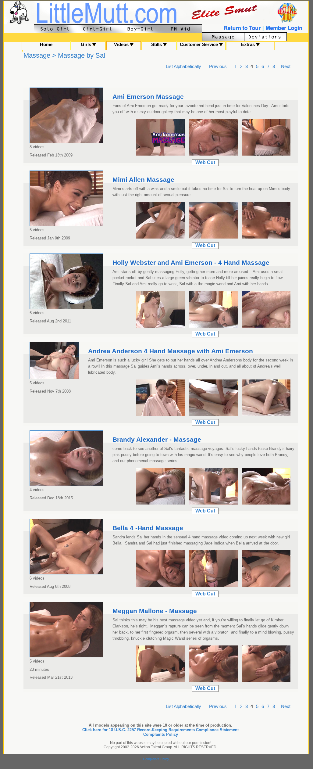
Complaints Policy (160, 734)
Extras (248, 44)
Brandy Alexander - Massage (156, 439)
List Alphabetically (183, 66)
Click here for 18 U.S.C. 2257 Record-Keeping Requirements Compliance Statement (160, 730)
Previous (218, 66)
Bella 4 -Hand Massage (147, 528)
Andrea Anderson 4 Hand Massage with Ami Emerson (170, 351)
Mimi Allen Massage (143, 179)
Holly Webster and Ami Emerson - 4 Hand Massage (190, 262)
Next (285, 66)
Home (46, 44)
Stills (157, 44)
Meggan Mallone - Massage (154, 611)
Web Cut (205, 162)
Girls (86, 44)
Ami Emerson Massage (148, 96)
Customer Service (199, 44)
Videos (122, 44)
